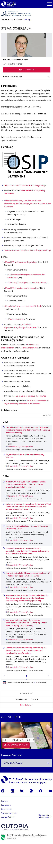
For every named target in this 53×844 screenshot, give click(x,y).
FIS (36, 682)
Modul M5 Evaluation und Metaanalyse (22, 288)
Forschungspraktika (30, 348)
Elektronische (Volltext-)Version (20, 447)
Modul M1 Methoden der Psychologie (21, 262)
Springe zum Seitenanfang (43, 816)
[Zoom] (26, 165)
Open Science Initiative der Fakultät (31, 396)
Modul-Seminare (15, 319)
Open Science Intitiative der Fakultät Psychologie (25, 186)
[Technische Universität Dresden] (8, 4)
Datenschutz (6, 809)
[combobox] (26, 763)
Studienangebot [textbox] (13, 763)
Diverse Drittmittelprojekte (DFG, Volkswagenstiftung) (28, 250)
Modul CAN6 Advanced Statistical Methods (23, 306)
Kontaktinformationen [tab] (12, 77)
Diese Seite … (25, 705)
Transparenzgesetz (9, 813)
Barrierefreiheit (7, 817)
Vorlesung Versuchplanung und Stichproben (27, 283)
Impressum (6, 805)
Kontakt (4, 801)
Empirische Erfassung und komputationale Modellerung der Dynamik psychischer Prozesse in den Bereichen (27, 204)
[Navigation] (49, 4)
